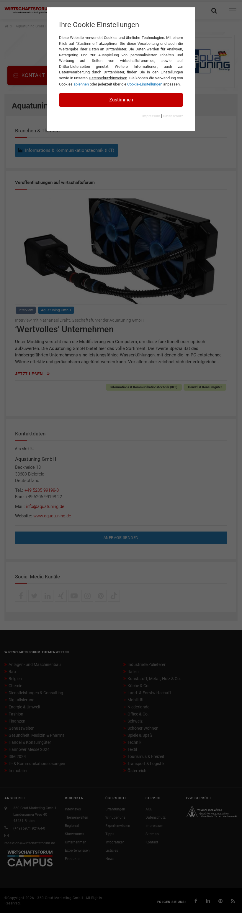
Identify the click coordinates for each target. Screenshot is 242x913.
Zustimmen (121, 100)
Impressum (151, 116)
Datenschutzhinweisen (108, 78)
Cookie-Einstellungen (144, 84)
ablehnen (81, 84)
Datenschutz (173, 116)
